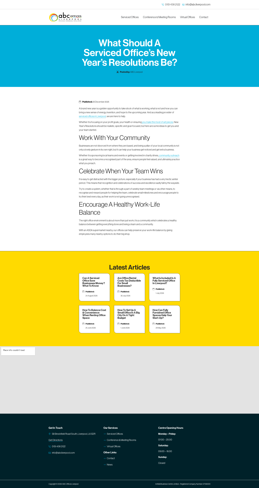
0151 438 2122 (172, 4)
